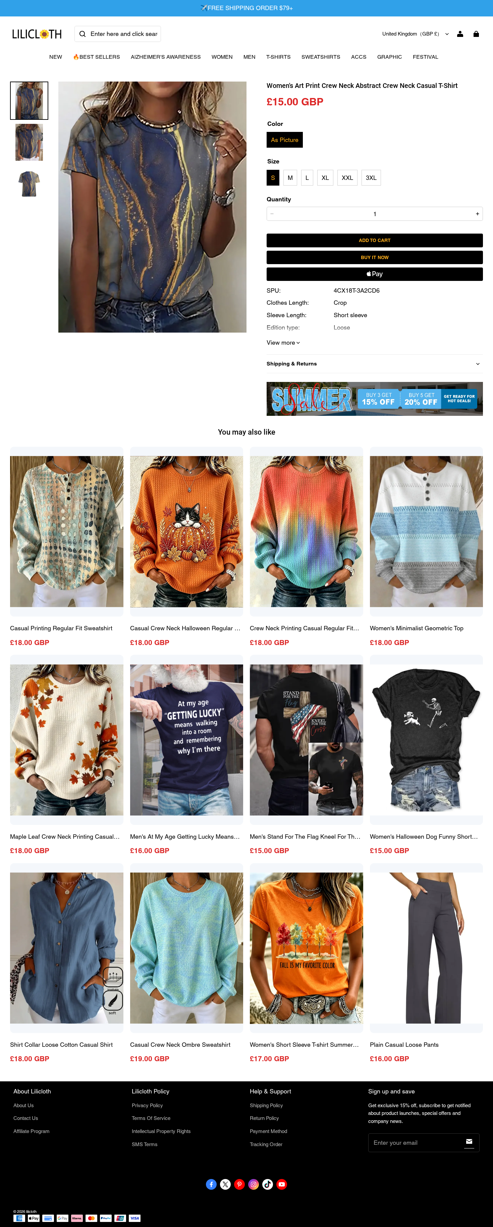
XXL (347, 177)
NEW (55, 57)
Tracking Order (266, 1144)
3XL (371, 177)
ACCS (359, 57)
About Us (23, 1105)
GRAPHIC (389, 57)
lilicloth (31, 1211)
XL (325, 177)
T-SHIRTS (278, 57)
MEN (249, 57)
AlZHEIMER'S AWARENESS (166, 57)
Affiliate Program (31, 1131)
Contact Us (25, 1118)
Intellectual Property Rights (161, 1131)
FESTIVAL (425, 57)
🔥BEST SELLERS (96, 57)
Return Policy (264, 1118)
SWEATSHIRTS (321, 57)
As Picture (284, 139)
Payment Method (268, 1131)
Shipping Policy (266, 1105)
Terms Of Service (151, 1118)
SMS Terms (145, 1144)
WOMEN (222, 57)
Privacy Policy (147, 1105)
